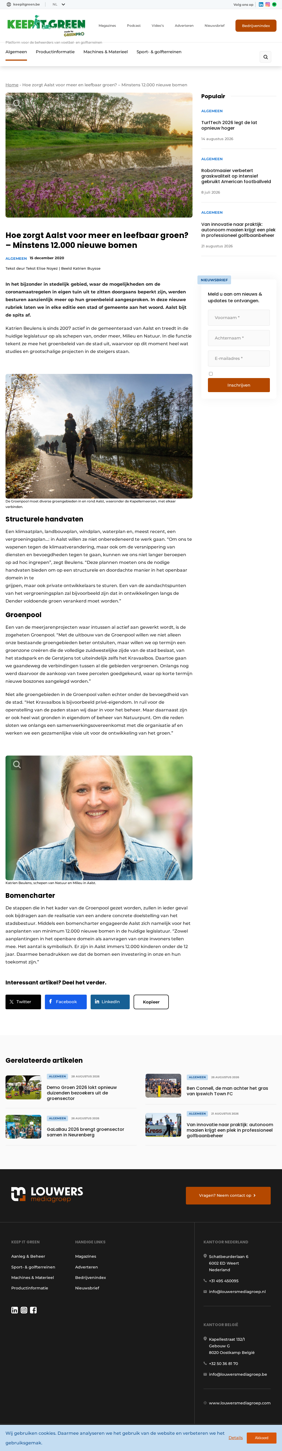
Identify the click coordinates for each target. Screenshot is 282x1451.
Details (236, 1437)
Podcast (134, 25)
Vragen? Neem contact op (225, 1195)
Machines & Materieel (105, 51)
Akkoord (261, 1438)
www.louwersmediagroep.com (240, 1403)
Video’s (158, 25)
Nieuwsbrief (214, 25)
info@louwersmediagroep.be (238, 1374)
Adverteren (184, 25)
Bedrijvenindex (256, 25)
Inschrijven (238, 385)
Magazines (107, 25)
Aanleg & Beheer (28, 1256)
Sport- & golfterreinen (159, 51)
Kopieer (151, 1002)
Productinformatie (55, 51)
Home (12, 84)
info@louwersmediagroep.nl (237, 1291)
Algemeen (16, 51)
